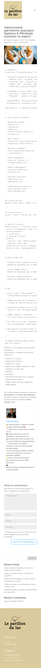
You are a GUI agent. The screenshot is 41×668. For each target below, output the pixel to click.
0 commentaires (23, 42)
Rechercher (32, 558)
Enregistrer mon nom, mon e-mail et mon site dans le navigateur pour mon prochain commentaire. (20, 534)
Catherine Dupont (12, 40)
